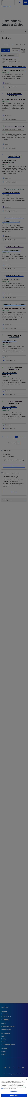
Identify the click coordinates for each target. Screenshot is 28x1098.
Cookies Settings (14, 1091)
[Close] (26, 1079)
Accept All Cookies (14, 1095)
